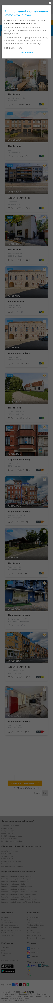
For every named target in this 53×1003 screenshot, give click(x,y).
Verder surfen (26, 52)
